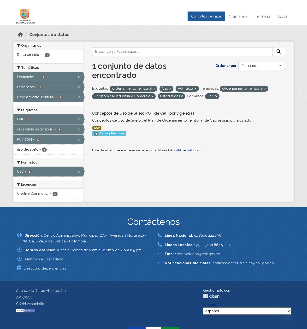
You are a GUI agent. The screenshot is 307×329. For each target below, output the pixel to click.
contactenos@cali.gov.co (198, 254)
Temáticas (262, 16)
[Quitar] (154, 88)
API (178, 150)
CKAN (211, 296)
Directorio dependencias (45, 268)
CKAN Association (31, 304)
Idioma (209, 305)
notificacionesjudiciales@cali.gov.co (243, 263)
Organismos (238, 16)
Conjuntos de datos (206, 16)
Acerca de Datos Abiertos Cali (41, 290)
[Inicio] (20, 34)
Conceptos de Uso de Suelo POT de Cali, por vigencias (143, 113)
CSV (97, 128)
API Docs (194, 150)
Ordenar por (225, 66)
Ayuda (282, 16)
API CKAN (24, 297)
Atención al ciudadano (44, 259)
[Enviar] (278, 51)
